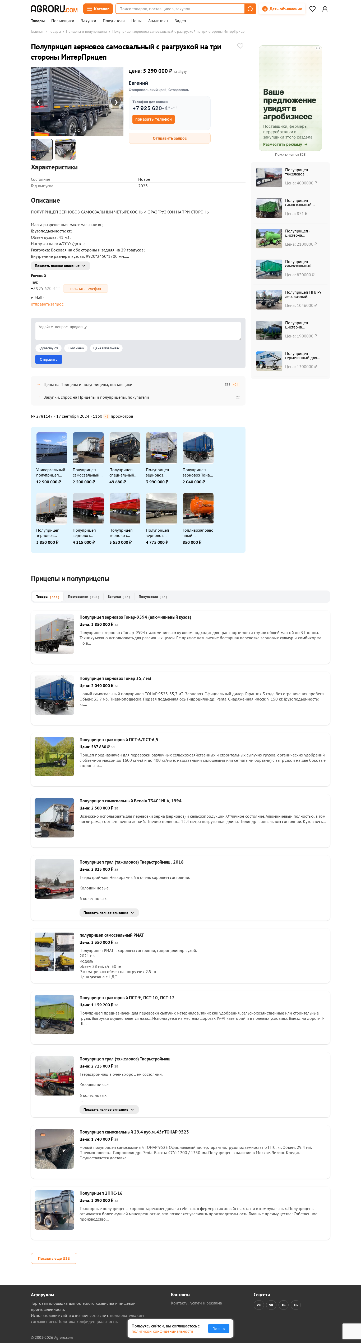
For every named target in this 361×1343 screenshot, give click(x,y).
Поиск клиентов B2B (290, 154)
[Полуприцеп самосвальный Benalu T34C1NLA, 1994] (54, 836)
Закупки (88, 20)
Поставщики (62, 20)
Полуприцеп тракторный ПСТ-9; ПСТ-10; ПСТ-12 (127, 998)
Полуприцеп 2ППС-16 (101, 1193)
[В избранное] (240, 46)
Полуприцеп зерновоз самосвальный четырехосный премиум (123, 532)
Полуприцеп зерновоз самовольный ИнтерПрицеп (159, 532)
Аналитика (158, 20)
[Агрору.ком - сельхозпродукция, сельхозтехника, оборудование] (54, 8)
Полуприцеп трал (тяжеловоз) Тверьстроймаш (125, 1059)
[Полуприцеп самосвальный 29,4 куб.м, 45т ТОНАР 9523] (54, 1167)
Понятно (218, 1328)
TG (283, 1305)
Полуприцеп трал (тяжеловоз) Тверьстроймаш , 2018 (132, 862)
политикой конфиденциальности (162, 1331)
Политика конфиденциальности (87, 1321)
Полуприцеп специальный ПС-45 (121, 472)
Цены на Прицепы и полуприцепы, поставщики (88, 384)
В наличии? (75, 348)
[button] (250, 8)
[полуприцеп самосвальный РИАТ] (54, 970)
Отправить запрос (170, 138)
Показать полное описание (57, 265)
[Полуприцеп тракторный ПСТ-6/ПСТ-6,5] (54, 774)
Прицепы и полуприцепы (86, 31)
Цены (136, 20)
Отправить (48, 359)
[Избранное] (312, 8)
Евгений (138, 83)
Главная (37, 31)
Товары (38, 20)
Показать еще (54, 1258)
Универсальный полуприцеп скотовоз (50, 472)
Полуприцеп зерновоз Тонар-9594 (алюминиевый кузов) (50, 532)
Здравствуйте (48, 348)
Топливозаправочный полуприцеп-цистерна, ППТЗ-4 (198, 532)
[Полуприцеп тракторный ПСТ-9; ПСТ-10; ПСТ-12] (54, 1032)
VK (259, 1305)
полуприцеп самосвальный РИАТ (112, 935)
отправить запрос (47, 304)
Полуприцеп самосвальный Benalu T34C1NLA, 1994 (88, 472)
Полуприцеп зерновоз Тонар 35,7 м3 (197, 472)
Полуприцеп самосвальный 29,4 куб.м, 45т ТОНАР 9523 (134, 1132)
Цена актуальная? (106, 348)
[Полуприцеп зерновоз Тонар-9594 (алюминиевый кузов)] (54, 652)
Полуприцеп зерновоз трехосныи (84, 532)
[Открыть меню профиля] (325, 8)
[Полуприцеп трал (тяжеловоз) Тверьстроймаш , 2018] (54, 897)
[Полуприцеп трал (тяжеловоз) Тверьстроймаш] (54, 1094)
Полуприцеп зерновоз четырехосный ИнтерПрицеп (159, 472)
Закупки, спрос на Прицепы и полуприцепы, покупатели (96, 397)
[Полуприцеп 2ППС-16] (54, 1228)
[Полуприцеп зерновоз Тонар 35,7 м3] (54, 713)
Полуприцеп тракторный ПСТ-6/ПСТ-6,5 (119, 739)
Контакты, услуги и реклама (196, 1303)
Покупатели (114, 20)
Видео (180, 20)
